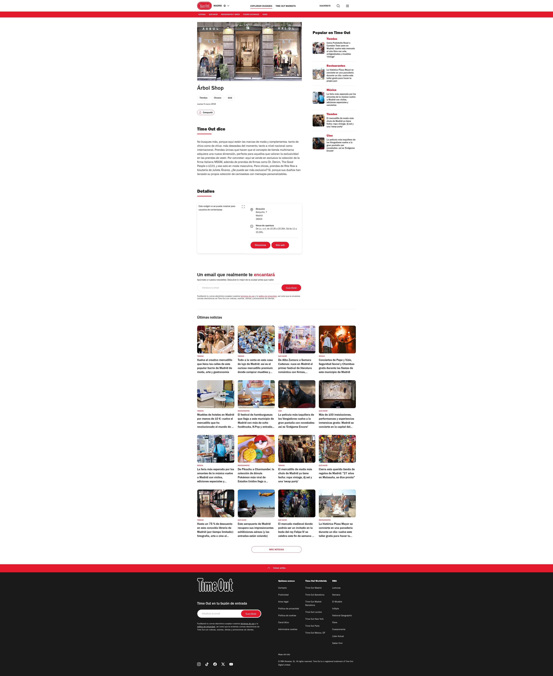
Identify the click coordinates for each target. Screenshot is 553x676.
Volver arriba (279, 568)
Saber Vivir (337, 643)
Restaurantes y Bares (230, 15)
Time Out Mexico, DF (315, 633)
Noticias (202, 15)
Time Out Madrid (313, 588)
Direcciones (260, 245)
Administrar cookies (287, 629)
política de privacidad (268, 297)
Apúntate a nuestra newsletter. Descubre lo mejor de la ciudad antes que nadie (235, 280)
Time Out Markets (286, 6)
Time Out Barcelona (314, 595)
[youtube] (231, 664)
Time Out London (313, 612)
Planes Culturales (251, 15)
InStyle (335, 609)
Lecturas (336, 588)
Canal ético (283, 623)
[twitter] (223, 664)
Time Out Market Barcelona (313, 604)
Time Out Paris (312, 626)
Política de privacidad (288, 609)
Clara (334, 623)
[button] (243, 206)
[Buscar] (338, 6)
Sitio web (280, 245)
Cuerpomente (338, 629)
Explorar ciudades (261, 6)
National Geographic (342, 616)
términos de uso (248, 297)
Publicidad (283, 595)
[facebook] (215, 664)
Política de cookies (287, 616)
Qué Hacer (213, 15)
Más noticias (276, 550)
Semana (336, 595)
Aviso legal (283, 602)
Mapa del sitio (284, 655)
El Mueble (337, 602)
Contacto (282, 588)
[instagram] (199, 664)
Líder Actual (338, 636)
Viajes (265, 15)
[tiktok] (207, 664)
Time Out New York (314, 619)
